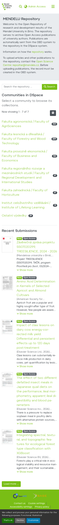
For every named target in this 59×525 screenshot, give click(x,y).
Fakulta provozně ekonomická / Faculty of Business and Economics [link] (24, 156)
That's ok (8, 520)
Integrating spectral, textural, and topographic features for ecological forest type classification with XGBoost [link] (36, 444)
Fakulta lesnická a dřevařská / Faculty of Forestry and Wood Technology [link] (24, 139)
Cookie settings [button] (36, 504)
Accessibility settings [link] (21, 507)
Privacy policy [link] (42, 507)
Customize (33, 520)
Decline (20, 520)
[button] (7, 7)
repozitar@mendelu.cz (26, 65)
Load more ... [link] (11, 484)
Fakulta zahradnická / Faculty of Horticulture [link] (25, 192)
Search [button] (50, 87)
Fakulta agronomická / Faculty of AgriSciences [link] (25, 124)
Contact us (19, 504)
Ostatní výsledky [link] (14, 215)
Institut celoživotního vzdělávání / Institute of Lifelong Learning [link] (26, 205)
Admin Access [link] (37, 7)
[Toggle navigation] (53, 7)
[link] (19, 496)
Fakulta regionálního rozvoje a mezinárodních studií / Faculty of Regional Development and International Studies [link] (25, 175)
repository (38, 52)
